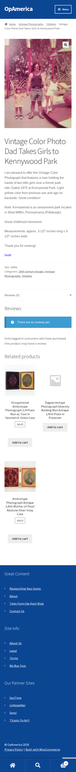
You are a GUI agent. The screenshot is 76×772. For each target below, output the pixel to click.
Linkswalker (18, 705)
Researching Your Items (25, 588)
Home (12, 24)
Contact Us (17, 611)
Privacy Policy (13, 749)
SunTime (15, 698)
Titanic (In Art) (19, 720)
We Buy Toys (18, 666)
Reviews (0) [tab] (11, 295)
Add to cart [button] (20, 442)
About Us (16, 643)
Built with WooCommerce (43, 749)
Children (51, 24)
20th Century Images (31, 271)
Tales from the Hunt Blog (27, 603)
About (14, 596)
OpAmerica (18, 9)
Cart (58, 762)
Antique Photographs (31, 24)
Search (38, 765)
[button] (66, 45)
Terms (14, 658)
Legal (13, 651)
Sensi (13, 713)
